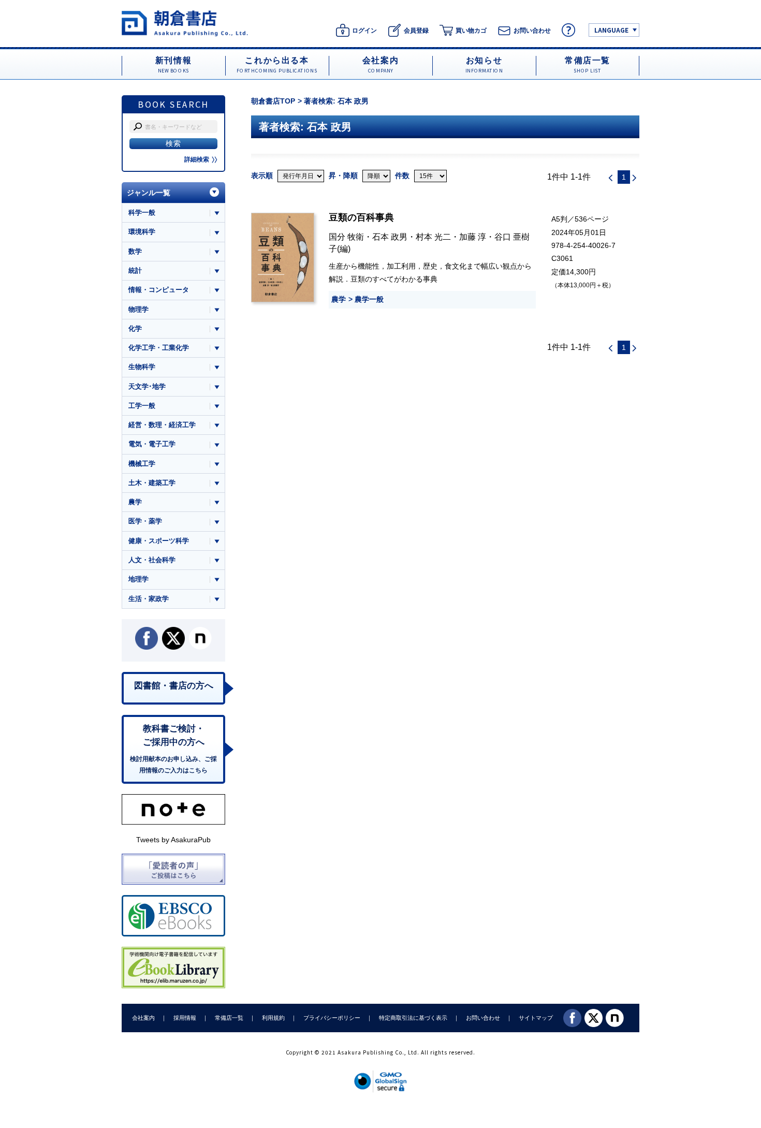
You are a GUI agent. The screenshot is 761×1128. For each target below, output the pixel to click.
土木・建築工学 (151, 483)
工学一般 (141, 405)
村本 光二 (433, 236)
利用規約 (273, 1018)
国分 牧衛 (346, 236)
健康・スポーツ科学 (158, 541)
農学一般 (369, 299)
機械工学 (141, 463)
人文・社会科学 (151, 560)
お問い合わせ (483, 1018)
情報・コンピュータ (158, 290)
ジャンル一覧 (148, 192)
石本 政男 (389, 236)
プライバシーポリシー (331, 1018)
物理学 (138, 309)
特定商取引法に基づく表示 (413, 1018)
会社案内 (143, 1018)
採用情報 (184, 1018)
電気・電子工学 (151, 444)
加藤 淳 (472, 236)
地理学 (138, 579)
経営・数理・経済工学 (162, 425)
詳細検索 (196, 159)
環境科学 (141, 232)
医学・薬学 (145, 521)
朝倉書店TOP (273, 101)
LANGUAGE (611, 29)
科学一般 (141, 212)
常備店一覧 (229, 1018)
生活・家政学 (148, 599)
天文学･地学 (147, 386)
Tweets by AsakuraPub (173, 840)
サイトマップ (536, 1018)
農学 (338, 299)
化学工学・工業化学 (158, 347)
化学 (135, 328)
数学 (135, 251)
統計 (135, 270)
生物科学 (141, 367)
